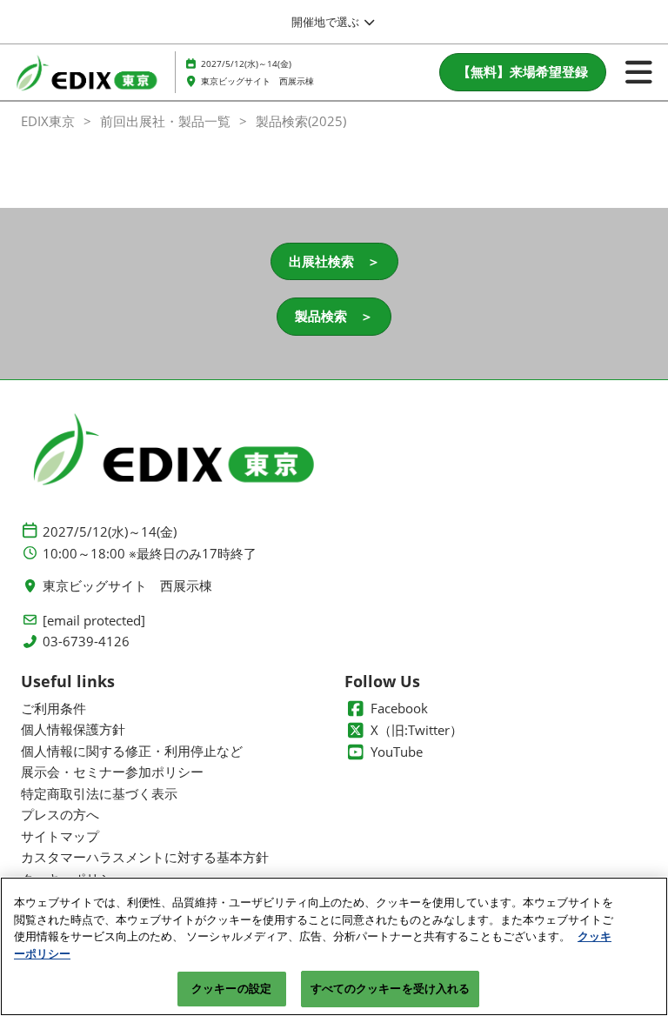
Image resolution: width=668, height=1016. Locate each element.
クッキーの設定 (231, 988)
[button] (522, 72)
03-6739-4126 (86, 641)
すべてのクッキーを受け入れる (391, 988)
